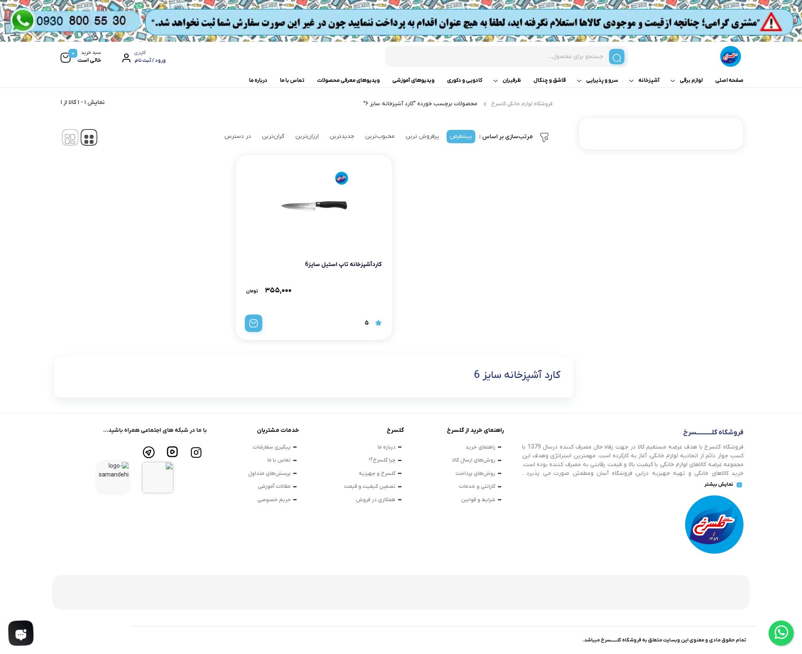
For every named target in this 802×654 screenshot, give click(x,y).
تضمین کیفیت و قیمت (370, 486)
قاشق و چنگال (549, 80)
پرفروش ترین (422, 136)
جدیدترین (342, 136)
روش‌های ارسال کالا (473, 460)
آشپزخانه (649, 80)
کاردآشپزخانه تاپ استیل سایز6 (343, 265)
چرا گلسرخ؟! (382, 460)
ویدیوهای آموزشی (413, 80)
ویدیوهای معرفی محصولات (348, 80)
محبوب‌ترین (380, 136)
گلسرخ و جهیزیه (377, 473)
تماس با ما (292, 80)
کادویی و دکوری (464, 80)
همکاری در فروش (376, 499)
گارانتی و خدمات (477, 486)
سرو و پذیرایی (602, 80)
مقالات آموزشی (274, 486)
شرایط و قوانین (478, 499)
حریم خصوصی (274, 499)
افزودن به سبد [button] (253, 323)
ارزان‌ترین (307, 136)
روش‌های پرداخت (475, 473)
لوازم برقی (691, 80)
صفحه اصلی (729, 80)
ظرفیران (512, 80)
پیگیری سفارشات (272, 447)
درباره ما (258, 80)
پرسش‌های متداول (269, 473)
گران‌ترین (273, 136)
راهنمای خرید (480, 447)
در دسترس (237, 136)
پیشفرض (461, 136)
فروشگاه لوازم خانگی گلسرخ (522, 103)
